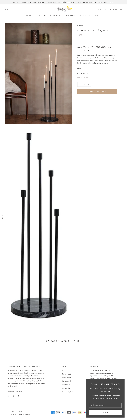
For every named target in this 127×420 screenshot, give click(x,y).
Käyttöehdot (66, 388)
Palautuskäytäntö (67, 392)
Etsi (105, 9)
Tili (99, 9)
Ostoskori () (116, 9)
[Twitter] (84, 77)
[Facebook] (81, 77)
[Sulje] (122, 381)
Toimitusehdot (66, 377)
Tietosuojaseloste (67, 381)
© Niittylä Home (15, 411)
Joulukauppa (85, 15)
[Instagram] (13, 396)
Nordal (80, 26)
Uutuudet (30, 15)
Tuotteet (42, 15)
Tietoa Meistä (66, 374)
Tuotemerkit (70, 15)
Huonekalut (55, 15)
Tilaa (105, 412)
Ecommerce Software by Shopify (19, 414)
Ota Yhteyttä (66, 385)
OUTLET (98, 15)
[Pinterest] (87, 77)
